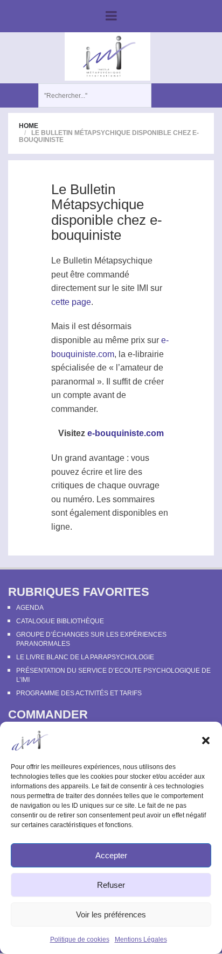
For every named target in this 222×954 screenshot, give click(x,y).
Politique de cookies (79, 939)
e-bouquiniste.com (125, 433)
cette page (71, 302)
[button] (205, 740)
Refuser (111, 884)
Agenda (30, 607)
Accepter (111, 855)
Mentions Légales (141, 939)
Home (28, 126)
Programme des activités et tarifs (79, 693)
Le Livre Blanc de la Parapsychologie (85, 657)
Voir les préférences (111, 914)
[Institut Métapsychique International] (107, 56)
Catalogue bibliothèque (60, 621)
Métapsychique (123, 260)
